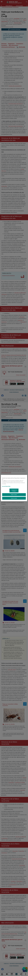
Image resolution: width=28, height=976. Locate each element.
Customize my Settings (14, 490)
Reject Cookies (14, 494)
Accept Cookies (14, 498)
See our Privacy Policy (6, 486)
